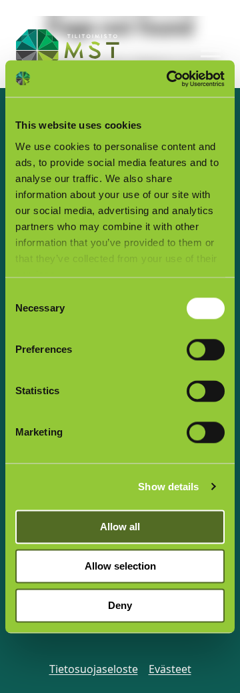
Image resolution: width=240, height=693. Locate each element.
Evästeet (170, 669)
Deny (120, 605)
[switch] (206, 349)
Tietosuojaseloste (93, 669)
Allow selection (120, 566)
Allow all (120, 526)
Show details (168, 486)
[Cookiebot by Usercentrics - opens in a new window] (169, 78)
